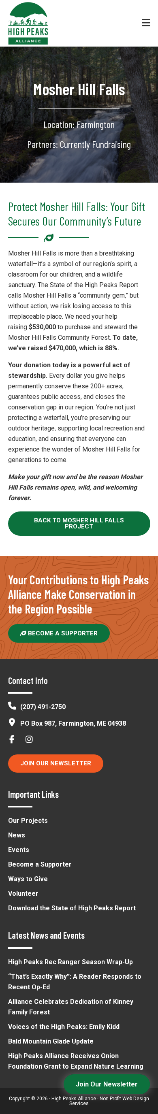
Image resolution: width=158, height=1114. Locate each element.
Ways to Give (28, 879)
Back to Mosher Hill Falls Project (79, 523)
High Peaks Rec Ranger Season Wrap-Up (70, 962)
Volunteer (23, 893)
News (16, 835)
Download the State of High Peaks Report (72, 908)
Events (18, 850)
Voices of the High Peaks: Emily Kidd (64, 1027)
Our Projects (28, 820)
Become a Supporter (62, 633)
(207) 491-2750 (43, 707)
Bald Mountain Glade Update (51, 1041)
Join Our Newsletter (55, 763)
